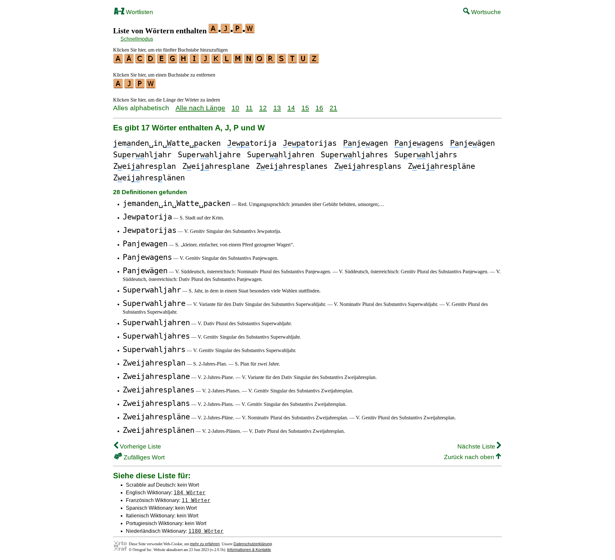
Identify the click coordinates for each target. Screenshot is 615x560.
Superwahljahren (156, 322)
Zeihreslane (216, 166)
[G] (173, 61)
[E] (162, 61)
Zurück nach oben (470, 457)
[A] (118, 61)
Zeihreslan (144, 166)
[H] (183, 61)
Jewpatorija (147, 216)
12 (263, 107)
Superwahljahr (152, 289)
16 (319, 107)
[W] (151, 86)
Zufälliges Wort (143, 457)
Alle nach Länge (200, 107)
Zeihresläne (441, 166)
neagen (365, 143)
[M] (238, 61)
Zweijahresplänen (158, 430)
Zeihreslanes (292, 166)
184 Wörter (190, 493)
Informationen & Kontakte (249, 550)
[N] (249, 61)
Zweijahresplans (156, 403)
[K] (216, 61)
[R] (271, 61)
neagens (419, 143)
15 (305, 107)
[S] (281, 61)
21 (333, 107)
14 (291, 107)
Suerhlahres (354, 154)
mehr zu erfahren (205, 544)
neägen (472, 143)
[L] (227, 61)
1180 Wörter (206, 531)
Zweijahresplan (154, 362)
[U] (303, 61)
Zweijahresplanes (158, 389)
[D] (151, 61)
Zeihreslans (367, 166)
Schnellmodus (136, 39)
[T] (292, 61)
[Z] (314, 61)
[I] (194, 61)
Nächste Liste (477, 446)
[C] (140, 61)
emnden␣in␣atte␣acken (167, 143)
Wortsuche (485, 12)
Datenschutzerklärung (253, 544)
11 (249, 107)
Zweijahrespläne (156, 416)
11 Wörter (196, 500)
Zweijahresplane (156, 376)
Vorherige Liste (139, 446)
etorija (251, 143)
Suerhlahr (142, 154)
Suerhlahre (209, 154)
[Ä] (129, 61)
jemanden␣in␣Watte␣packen (176, 203)
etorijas (310, 143)
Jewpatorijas (149, 230)
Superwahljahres (156, 336)
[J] (205, 61)
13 (277, 107)
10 (235, 107)
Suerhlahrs (425, 154)
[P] (140, 86)
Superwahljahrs (154, 349)
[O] (260, 61)
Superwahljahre (154, 303)
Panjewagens (147, 257)
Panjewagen (145, 243)
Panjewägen (145, 270)
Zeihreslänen (149, 177)
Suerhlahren (280, 154)
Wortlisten (138, 12)
